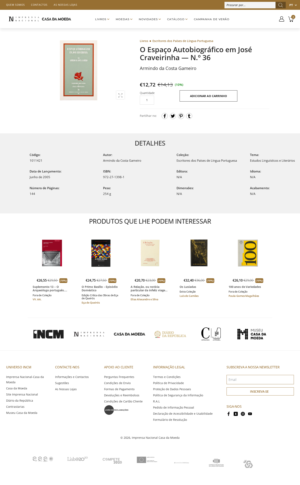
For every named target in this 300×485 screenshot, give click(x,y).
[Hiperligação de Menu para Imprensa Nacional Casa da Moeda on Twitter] (236, 413)
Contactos (39, 5)
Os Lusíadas (188, 287)
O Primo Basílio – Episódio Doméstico (100, 288)
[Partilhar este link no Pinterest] (181, 116)
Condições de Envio (117, 383)
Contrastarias (15, 407)
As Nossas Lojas (66, 389)
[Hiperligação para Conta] (280, 19)
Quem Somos (15, 5)
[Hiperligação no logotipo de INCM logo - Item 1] (48, 334)
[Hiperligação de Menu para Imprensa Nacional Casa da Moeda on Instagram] (243, 413)
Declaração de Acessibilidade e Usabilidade (183, 413)
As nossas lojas (65, 5)
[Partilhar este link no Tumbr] (189, 116)
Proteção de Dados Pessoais (172, 389)
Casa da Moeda (16, 388)
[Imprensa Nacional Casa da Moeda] (39, 19)
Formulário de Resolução (170, 420)
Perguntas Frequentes (119, 377)
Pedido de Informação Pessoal (173, 407)
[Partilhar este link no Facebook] (165, 116)
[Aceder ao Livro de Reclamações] (116, 410)
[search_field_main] (281, 5)
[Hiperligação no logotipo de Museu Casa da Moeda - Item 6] (251, 334)
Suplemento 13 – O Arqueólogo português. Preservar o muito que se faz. (50, 288)
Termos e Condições (167, 377)
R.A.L (156, 401)
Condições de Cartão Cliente (123, 401)
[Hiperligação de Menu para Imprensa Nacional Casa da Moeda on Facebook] (229, 413)
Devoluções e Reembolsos (121, 395)
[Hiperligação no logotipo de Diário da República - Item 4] (170, 334)
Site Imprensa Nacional (22, 394)
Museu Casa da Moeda (21, 413)
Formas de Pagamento (119, 389)
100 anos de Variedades (245, 287)
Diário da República (19, 400)
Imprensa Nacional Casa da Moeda (156, 438)
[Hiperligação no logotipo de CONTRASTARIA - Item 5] (211, 334)
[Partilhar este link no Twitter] (173, 116)
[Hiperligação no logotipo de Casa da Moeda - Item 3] (129, 334)
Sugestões (62, 383)
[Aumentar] (120, 95)
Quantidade (147, 93)
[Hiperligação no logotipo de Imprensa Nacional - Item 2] (89, 334)
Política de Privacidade (168, 383)
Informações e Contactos (72, 377)
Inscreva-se (259, 391)
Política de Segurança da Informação (178, 395)
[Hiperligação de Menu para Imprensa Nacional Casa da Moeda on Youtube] (250, 413)
